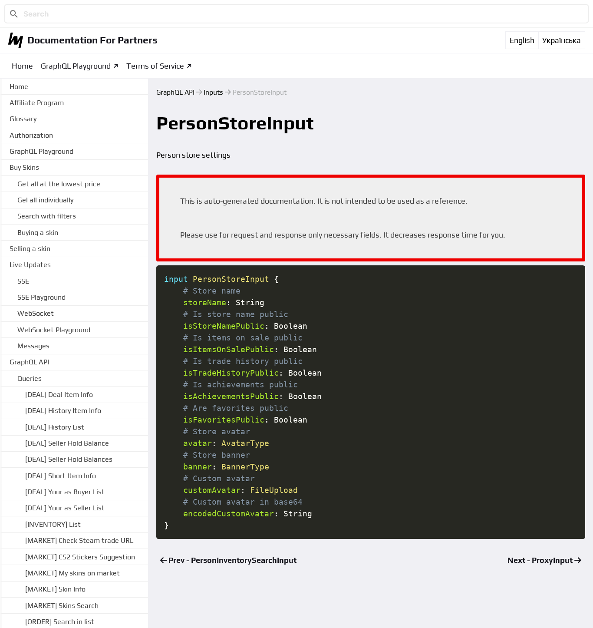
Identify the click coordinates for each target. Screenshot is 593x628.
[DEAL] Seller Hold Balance (67, 443)
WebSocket (35, 313)
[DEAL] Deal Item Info (59, 394)
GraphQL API (175, 92)
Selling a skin (30, 249)
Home (22, 65)
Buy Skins (24, 167)
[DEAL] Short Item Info (60, 476)
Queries (29, 378)
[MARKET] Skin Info (55, 589)
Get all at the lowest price (58, 184)
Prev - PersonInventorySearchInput (231, 560)
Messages (33, 346)
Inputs (213, 92)
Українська (561, 40)
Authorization (31, 135)
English (522, 40)
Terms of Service (155, 65)
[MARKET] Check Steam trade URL (79, 540)
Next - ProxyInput (540, 560)
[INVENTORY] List (53, 524)
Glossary (23, 119)
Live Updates (30, 265)
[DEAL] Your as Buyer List (65, 492)
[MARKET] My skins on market (72, 573)
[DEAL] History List (54, 427)
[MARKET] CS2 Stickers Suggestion (80, 557)
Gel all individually (45, 200)
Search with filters (46, 216)
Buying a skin (37, 232)
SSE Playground (41, 297)
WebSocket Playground (53, 330)
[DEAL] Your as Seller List (65, 508)
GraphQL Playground (76, 65)
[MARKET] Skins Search (62, 606)
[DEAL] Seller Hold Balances (68, 460)
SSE (23, 281)
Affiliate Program (37, 103)
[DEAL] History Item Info (63, 411)
